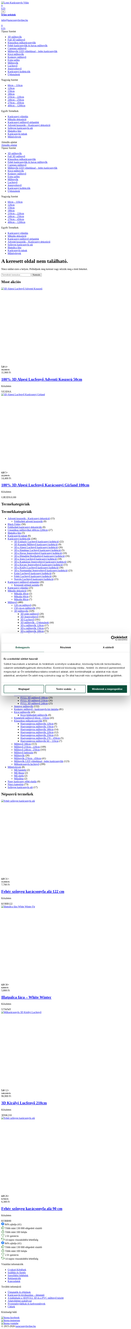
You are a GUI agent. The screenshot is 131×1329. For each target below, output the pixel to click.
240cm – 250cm (16, 99)
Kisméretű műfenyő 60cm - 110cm (31, 718)
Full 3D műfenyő (16, 39)
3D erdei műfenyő (29, 613)
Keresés (36, 275)
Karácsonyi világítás (18, 116)
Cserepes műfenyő (17, 48)
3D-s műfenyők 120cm (32, 625)
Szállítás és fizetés (17, 1272)
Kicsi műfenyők (16, 54)
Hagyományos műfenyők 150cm (37, 726)
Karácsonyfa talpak (17, 133)
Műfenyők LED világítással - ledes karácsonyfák (38, 761)
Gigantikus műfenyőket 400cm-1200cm (28, 530)
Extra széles (14, 60)
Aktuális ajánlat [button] (9, 145)
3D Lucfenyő (27, 619)
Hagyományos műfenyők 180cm (37, 729)
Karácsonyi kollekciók (19, 71)
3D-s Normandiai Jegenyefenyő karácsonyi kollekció (41, 570)
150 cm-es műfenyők (24, 608)
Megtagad (23, 689)
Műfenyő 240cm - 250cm (27, 749)
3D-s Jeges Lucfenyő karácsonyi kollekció (35, 559)
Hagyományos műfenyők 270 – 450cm (40, 738)
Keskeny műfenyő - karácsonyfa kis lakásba (36, 709)
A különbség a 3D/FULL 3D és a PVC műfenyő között (36, 1298)
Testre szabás (63, 689)
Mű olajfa (19, 775)
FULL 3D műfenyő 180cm (34, 697)
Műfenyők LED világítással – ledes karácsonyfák (32, 51)
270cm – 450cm (16, 102)
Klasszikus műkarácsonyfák (22, 42)
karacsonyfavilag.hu (25, 1326)
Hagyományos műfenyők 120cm (37, 723)
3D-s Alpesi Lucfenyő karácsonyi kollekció (36, 547)
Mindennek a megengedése (107, 689)
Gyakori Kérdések (17, 1269)
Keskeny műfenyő (17, 57)
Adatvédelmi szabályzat (20, 1300)
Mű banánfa (20, 770)
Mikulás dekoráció (17, 119)
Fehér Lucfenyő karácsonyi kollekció (33, 576)
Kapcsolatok (14, 1281)
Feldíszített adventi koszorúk (28, 521)
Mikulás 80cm (21, 599)
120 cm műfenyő (22, 605)
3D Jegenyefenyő (29, 616)
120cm (11, 88)
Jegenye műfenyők (23, 706)
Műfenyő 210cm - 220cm (27, 746)
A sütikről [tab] (108, 647)
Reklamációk (14, 1278)
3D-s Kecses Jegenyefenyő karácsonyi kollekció (38, 564)
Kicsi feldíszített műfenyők (33, 715)
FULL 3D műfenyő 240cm (34, 703)
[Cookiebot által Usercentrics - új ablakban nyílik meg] (113, 638)
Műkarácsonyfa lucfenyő (26, 764)
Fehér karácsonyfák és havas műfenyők (27, 45)
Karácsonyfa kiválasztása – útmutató (26, 1295)
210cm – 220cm (16, 97)
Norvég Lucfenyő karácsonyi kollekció (34, 579)
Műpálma (19, 778)
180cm (11, 94)
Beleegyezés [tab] (22, 647)
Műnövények (14, 136)
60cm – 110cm (15, 85)
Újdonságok (14, 74)
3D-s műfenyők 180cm (32, 631)
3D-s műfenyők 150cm (32, 628)
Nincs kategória (15, 784)
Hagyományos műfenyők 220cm (37, 732)
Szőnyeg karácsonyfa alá (20, 128)
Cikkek (11, 1306)
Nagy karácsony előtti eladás (22, 781)
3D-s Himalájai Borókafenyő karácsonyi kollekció (39, 556)
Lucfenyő (12, 65)
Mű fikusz (19, 772)
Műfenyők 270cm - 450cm (27, 758)
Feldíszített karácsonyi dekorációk (25, 527)
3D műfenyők (15, 36)
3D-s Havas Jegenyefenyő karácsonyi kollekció (38, 553)
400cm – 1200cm (16, 105)
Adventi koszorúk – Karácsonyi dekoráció (29, 125)
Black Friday (14, 524)
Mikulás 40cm (21, 593)
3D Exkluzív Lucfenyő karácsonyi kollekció (36, 541)
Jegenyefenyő (15, 68)
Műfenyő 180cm (22, 744)
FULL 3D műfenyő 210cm (34, 700)
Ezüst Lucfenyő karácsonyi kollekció (32, 573)
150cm (11, 91)
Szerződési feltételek (18, 1275)
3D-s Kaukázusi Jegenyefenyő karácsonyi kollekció (40, 561)
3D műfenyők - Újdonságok (34, 622)
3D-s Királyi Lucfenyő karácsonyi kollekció (36, 567)
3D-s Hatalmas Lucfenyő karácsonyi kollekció (37, 550)
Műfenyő (12, 602)
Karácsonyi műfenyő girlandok (23, 122)
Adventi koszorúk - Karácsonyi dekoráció (29, 518)
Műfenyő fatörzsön (23, 752)
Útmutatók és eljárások (19, 1292)
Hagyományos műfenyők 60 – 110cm (39, 741)
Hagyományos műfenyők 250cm (37, 735)
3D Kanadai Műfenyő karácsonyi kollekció (36, 544)
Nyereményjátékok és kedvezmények (26, 1303)
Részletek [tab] (65, 647)
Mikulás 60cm (21, 596)
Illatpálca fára (14, 131)
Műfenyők (13, 63)
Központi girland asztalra (26, 585)
